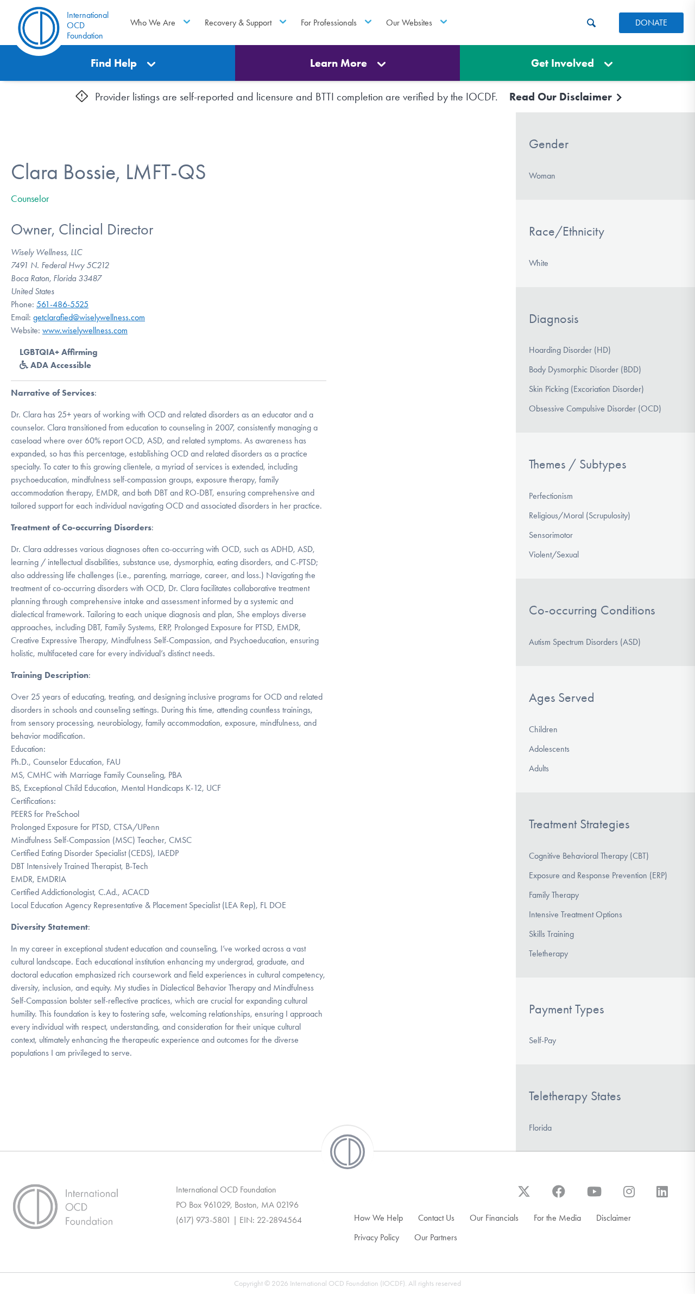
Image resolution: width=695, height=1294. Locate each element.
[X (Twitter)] (524, 1196)
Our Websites (409, 22)
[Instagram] (629, 1196)
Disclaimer (613, 1218)
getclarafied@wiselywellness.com (89, 317)
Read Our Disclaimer (562, 96)
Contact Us (436, 1218)
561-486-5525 (62, 304)
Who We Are (152, 22)
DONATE (651, 22)
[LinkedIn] (662, 1196)
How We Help (378, 1218)
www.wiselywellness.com (85, 330)
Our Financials (494, 1218)
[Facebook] (558, 1196)
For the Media (557, 1218)
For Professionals (329, 22)
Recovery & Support (238, 22)
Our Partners (435, 1237)
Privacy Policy (376, 1237)
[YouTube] (594, 1196)
